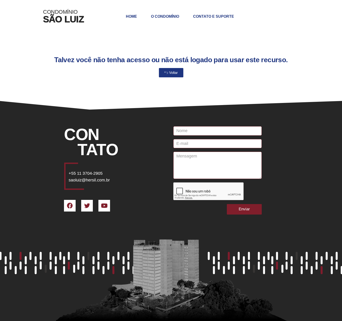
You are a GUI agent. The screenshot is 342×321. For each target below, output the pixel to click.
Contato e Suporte (213, 16)
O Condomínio (165, 16)
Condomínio (60, 12)
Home (131, 16)
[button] (171, 72)
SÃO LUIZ (63, 19)
